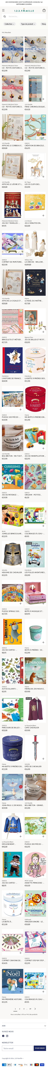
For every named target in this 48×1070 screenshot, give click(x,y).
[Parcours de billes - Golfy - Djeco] (12, 709)
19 (30, 1009)
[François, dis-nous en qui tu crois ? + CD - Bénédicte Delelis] (35, 670)
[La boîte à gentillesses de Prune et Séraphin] (12, 903)
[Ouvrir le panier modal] (44, 10)
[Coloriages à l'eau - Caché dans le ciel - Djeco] (35, 981)
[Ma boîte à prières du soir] (12, 748)
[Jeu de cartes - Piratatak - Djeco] (12, 865)
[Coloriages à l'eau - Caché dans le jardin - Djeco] (35, 515)
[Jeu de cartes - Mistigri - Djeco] (12, 632)
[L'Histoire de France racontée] (12, 360)
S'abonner (40, 1048)
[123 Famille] (24, 10)
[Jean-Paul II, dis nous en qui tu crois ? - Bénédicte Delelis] (12, 787)
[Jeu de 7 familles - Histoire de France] (12, 205)
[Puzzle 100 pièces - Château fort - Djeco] (12, 399)
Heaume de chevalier (12, 572)
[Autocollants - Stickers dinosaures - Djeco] (12, 670)
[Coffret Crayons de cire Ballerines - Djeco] (12, 942)
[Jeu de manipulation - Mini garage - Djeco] (35, 438)
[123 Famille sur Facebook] (3, 1036)
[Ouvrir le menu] (3, 10)
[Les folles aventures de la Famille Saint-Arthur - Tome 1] (35, 554)
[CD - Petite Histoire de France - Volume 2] (35, 50)
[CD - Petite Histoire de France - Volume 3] (12, 88)
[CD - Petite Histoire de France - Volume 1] (12, 50)
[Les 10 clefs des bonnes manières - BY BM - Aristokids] (35, 166)
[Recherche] (4, 16)
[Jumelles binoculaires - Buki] (12, 515)
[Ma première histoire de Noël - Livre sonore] (12, 981)
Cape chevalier (32, 728)
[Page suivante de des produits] (35, 1008)
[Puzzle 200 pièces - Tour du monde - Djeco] (35, 826)
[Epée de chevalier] (35, 748)
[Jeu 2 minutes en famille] (35, 205)
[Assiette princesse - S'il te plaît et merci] (35, 865)
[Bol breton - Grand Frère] (35, 787)
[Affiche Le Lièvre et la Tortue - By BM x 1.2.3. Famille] (12, 166)
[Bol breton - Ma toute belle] (12, 438)
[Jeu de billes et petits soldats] (35, 321)
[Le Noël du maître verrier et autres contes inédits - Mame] (35, 282)
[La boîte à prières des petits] (35, 360)
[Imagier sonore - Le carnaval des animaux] (35, 903)
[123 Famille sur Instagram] (7, 1036)
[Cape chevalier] (35, 709)
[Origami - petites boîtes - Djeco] (35, 476)
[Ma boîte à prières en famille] (35, 399)
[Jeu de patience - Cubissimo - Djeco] (12, 476)
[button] (9, 24)
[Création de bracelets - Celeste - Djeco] (35, 127)
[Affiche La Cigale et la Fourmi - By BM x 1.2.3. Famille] (12, 282)
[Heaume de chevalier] (12, 554)
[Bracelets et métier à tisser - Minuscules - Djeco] (12, 321)
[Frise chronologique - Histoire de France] (35, 88)
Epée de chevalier (33, 766)
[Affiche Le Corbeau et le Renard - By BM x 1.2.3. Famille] (12, 127)
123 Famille (18, 1058)
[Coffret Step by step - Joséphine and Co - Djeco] (35, 942)
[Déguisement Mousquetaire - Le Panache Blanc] (12, 826)
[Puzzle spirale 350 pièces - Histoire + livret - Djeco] (12, 593)
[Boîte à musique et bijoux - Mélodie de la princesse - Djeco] (35, 593)
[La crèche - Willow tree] (35, 244)
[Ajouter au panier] (20, 60)
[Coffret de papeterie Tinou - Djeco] (12, 244)
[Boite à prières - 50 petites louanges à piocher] (35, 632)
